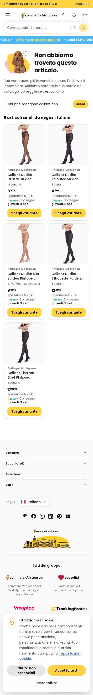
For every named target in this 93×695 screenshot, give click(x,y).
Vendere (12, 453)
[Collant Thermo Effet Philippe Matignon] (24, 343)
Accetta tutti (66, 670)
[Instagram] (42, 516)
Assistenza (14, 474)
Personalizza (46, 682)
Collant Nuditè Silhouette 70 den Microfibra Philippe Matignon (67, 276)
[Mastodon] (25, 516)
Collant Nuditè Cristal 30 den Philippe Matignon (22, 177)
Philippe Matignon (21, 170)
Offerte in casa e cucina (43, 40)
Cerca (80, 104)
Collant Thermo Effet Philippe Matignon (20, 375)
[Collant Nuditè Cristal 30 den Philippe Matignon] (24, 145)
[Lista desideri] (74, 15)
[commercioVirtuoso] (39, 15)
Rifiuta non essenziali (26, 670)
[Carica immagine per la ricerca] (74, 27)
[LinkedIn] (50, 516)
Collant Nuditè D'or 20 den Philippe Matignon (23, 276)
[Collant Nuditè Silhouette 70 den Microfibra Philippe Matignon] (68, 244)
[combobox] (37, 27)
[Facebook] (33, 516)
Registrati (82, 4)
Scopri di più (15, 463)
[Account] (63, 15)
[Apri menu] (7, 15)
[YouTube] (68, 516)
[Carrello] (84, 15)
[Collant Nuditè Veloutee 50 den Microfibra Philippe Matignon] (68, 145)
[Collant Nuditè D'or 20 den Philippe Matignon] (24, 244)
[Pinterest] (59, 516)
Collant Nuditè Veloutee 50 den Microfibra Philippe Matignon (67, 177)
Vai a (10, 485)
